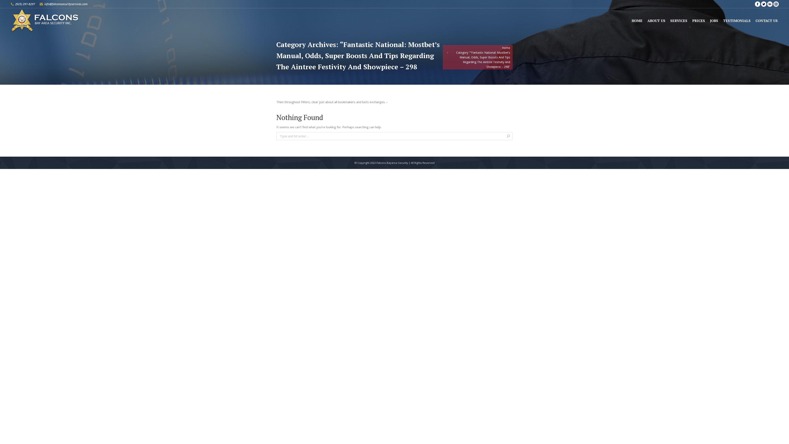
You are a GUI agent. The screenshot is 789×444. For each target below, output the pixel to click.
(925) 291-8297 (25, 4)
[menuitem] (637, 20)
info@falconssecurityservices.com (66, 4)
